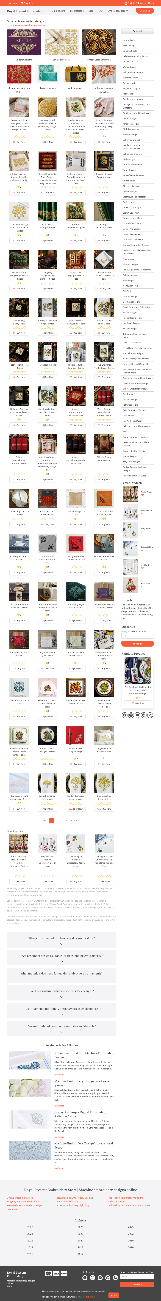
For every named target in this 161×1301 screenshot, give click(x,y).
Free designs (129, 280)
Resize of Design (116, 1201)
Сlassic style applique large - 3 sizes (76, 275)
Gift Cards (127, 291)
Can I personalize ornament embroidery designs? (62, 991)
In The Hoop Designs (132, 317)
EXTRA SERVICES (130, 61)
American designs (131, 123)
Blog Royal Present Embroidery (23, 1201)
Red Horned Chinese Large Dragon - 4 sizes (47, 703)
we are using (88, 1296)
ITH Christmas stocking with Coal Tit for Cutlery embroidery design (138, 690)
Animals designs (130, 83)
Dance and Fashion (132, 223)
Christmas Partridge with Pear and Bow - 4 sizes (19, 412)
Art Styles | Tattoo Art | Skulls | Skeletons (137, 106)
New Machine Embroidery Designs (75, 1197)
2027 (30, 1227)
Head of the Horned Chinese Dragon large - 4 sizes (19, 751)
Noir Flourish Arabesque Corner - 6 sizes (48, 559)
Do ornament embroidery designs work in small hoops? (61, 1009)
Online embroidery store (20, 1197)
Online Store (58, 10)
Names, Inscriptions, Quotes (136, 358)
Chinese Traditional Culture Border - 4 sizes (104, 655)
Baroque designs (131, 134)
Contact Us (145, 10)
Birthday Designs (131, 129)
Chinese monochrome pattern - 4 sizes (76, 412)
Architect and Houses (133, 99)
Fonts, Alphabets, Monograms (137, 269)
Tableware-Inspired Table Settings (135, 335)
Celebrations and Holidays (135, 56)
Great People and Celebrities (136, 307)
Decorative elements (132, 234)
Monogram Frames (132, 285)
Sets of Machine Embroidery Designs (136, 444)
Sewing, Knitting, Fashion (134, 451)
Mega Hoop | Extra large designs (137, 348)
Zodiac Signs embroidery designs (134, 469)
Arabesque (128, 93)
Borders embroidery (132, 164)
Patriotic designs (130, 404)
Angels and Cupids (131, 88)
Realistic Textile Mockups (134, 475)
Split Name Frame (24, 59)
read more (59, 1074)
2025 (131, 1227)
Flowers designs (130, 264)
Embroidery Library (67, 1201)
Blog (91, 10)
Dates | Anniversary (132, 228)
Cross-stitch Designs (132, 207)
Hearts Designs (130, 312)
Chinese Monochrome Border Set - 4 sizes (76, 460)
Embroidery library (118, 10)
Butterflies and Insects (133, 175)
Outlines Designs (131, 399)
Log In (14, 3)
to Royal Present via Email (133, 631)
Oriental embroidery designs (136, 383)
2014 (80, 1254)
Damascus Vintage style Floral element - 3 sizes (19, 227)
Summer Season (130, 77)
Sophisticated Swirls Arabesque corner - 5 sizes (47, 607)
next (78, 820)
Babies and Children (132, 153)
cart (152, 3)
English (131, 3)
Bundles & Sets (130, 50)
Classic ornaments (47, 88)
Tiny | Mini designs (131, 461)
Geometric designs (131, 301)
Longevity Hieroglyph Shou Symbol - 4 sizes (47, 275)
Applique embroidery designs (136, 113)
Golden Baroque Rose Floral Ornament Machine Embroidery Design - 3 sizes (75, 126)
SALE (125, 431)
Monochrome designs (133, 353)
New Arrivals (129, 40)
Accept (114, 1295)
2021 (30, 1240)
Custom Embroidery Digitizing (73, 1205)
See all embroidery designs (135, 437)
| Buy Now (19, 141)
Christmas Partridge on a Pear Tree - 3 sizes (47, 412)
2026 (80, 1227)
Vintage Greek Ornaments (99, 59)
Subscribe (137, 643)
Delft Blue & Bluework (133, 239)
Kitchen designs (130, 328)
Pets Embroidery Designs (134, 410)
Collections (128, 202)
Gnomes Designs (131, 296)
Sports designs (130, 456)
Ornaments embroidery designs (138, 378)
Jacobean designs (131, 323)
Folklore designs (130, 275)
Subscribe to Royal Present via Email (137, 1272)
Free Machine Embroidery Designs (125, 1197)
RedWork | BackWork (132, 420)
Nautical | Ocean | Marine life (136, 364)
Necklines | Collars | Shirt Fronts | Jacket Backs (137, 371)
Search (139, 31)
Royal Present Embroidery (25, 11)
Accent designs (130, 118)
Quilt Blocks (128, 415)
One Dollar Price (130, 394)
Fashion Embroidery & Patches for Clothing (137, 252)
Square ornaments (61, 59)
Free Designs (77, 10)
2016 (131, 1247)
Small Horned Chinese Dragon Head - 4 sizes (104, 703)
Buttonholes (129, 180)
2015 (30, 1254)
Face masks (128, 259)
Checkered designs (131, 186)
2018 (30, 1247)
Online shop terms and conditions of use (129, 1205)
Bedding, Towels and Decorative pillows (132, 147)
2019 (131, 1240)
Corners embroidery (132, 218)
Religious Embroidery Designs (137, 426)
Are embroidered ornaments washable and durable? (62, 1026)
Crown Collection (131, 212)
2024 (30, 1233)
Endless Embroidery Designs (136, 245)
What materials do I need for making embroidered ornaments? (62, 973)
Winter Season (129, 67)
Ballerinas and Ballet (132, 139)
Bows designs (129, 170)
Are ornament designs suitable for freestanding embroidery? (61, 956)
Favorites (28, 2)
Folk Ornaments (75, 88)
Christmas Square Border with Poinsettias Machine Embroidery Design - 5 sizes (47, 463)
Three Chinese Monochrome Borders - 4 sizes (104, 412)
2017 (80, 1247)
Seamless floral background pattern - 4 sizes (19, 275)
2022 (131, 1233)
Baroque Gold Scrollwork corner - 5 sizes (104, 275)
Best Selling (128, 45)
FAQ (100, 10)
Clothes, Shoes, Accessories (135, 196)
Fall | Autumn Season (133, 72)
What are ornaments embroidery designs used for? (61, 938)
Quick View (19, 110)
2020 (80, 1240)
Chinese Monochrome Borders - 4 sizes (19, 460)
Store (9, 25)
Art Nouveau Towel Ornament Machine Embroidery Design (19, 177)
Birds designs (129, 159)
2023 (80, 1233)
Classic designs (130, 191)
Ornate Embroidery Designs (136, 388)
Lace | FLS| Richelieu (132, 342)
